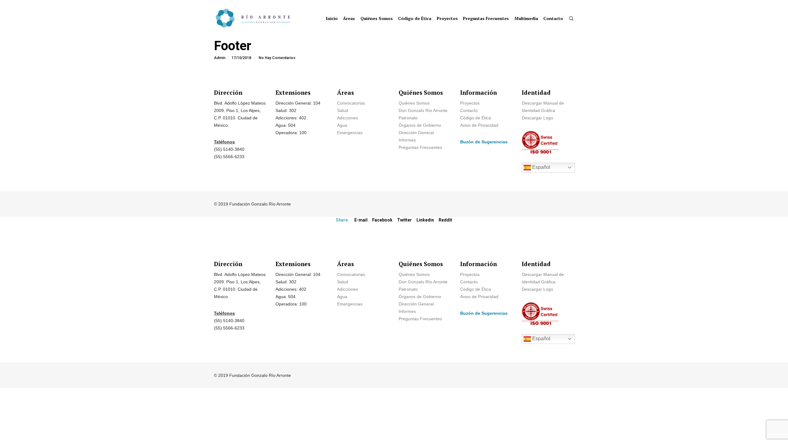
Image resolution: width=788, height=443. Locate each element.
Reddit (445, 220)
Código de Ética (475, 117)
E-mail (361, 220)
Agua (342, 125)
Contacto (469, 110)
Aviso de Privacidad (479, 125)
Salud (342, 110)
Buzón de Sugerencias (484, 141)
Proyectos (470, 103)
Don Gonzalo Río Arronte (423, 110)
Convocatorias (351, 103)
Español (540, 167)
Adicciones (347, 117)
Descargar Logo (537, 117)
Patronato (408, 117)
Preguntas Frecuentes (420, 147)
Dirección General (416, 132)
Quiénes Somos (414, 103)
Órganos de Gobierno (420, 125)
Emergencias (350, 132)
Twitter (404, 220)
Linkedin (425, 220)
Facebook (382, 220)
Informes (407, 140)
